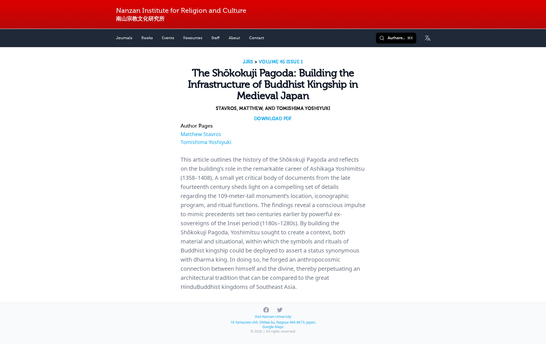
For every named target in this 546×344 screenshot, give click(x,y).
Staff (215, 38)
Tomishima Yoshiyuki (206, 142)
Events (168, 38)
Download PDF (273, 118)
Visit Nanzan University (273, 316)
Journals (124, 38)
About (234, 38)
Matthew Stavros (201, 134)
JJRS (248, 61)
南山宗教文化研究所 (140, 19)
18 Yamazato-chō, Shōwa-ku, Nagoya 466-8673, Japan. (273, 322)
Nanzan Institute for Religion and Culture (181, 10)
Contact (256, 38)
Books (147, 38)
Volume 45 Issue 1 (281, 61)
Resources (192, 38)
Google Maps (273, 326)
